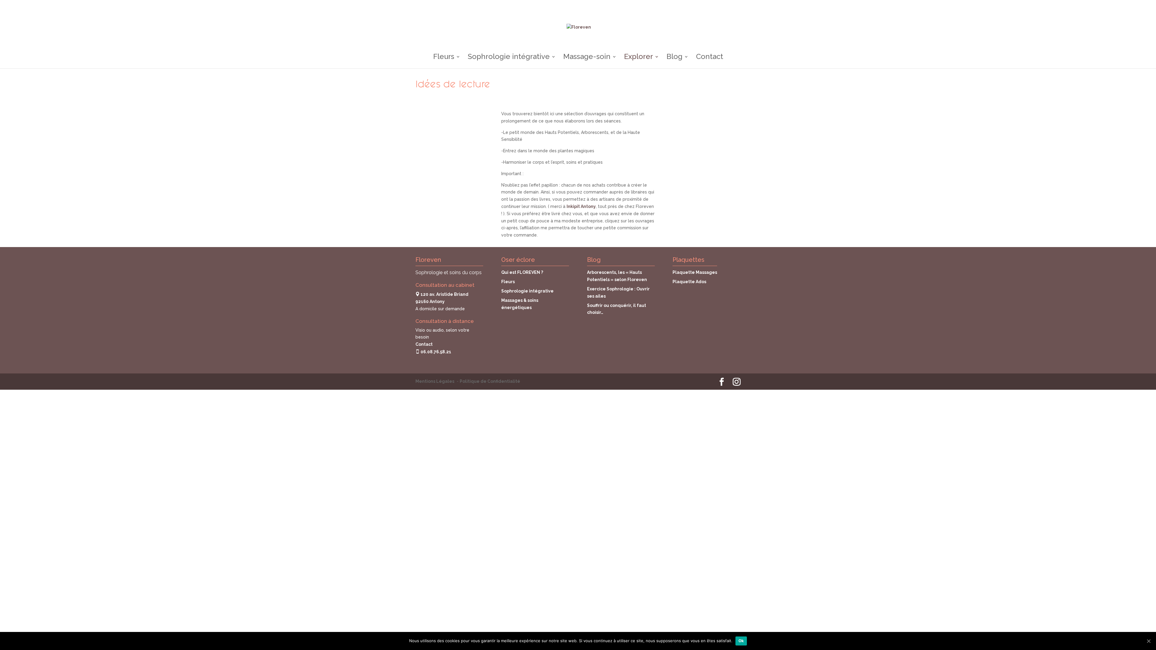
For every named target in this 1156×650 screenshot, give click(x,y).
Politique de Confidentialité (490, 381)
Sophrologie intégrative (509, 57)
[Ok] (1148, 641)
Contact (709, 57)
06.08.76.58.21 (435, 351)
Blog (674, 57)
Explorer (638, 57)
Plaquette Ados (689, 281)
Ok (741, 640)
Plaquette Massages (695, 272)
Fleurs (443, 57)
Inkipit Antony (581, 206)
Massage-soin (587, 57)
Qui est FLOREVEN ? (522, 272)
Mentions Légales (434, 381)
